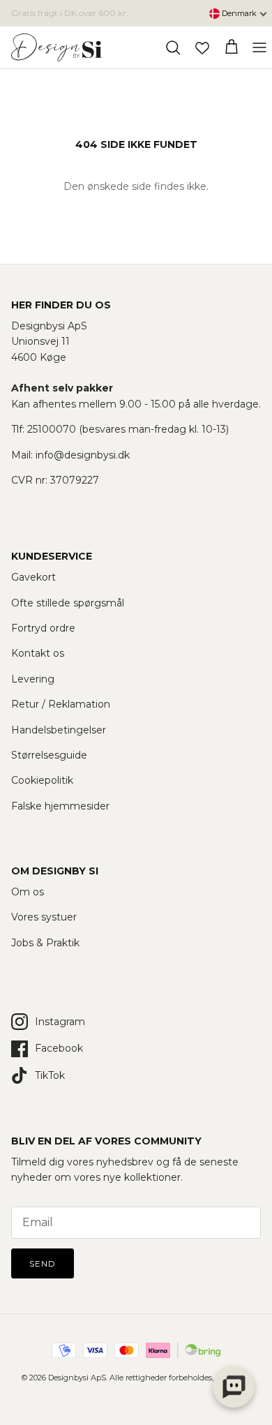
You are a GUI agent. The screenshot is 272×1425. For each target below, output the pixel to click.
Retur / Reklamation (60, 704)
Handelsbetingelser (58, 730)
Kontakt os (37, 653)
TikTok (50, 1075)
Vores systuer (44, 917)
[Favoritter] (202, 47)
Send (42, 1263)
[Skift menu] (259, 47)
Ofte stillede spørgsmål (67, 603)
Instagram (60, 1021)
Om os (27, 892)
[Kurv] (231, 47)
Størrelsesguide (49, 755)
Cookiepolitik (42, 780)
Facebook (59, 1048)
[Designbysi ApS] (56, 47)
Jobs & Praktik (45, 943)
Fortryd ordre (43, 628)
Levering (32, 679)
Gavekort (33, 577)
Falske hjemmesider (60, 806)
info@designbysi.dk (83, 455)
